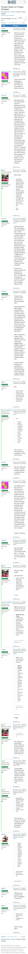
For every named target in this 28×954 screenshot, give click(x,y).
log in (2, 20)
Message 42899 (17, 760)
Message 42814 (17, 602)
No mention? (17, 881)
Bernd (3, 28)
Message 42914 (17, 834)
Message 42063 (17, 28)
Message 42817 (17, 724)
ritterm (4, 834)
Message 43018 (17, 905)
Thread (16, 595)
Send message (5, 30)
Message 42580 (17, 410)
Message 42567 (17, 382)
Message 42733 (17, 565)
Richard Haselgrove (7, 410)
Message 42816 (17, 649)
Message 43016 (17, 888)
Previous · (4, 23)
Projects (13, 12)
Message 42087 (17, 71)
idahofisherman (7, 71)
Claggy (3, 649)
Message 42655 (17, 481)
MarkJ (3, 761)
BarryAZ (4, 95)
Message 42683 (17, 540)
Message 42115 (17, 95)
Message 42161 (17, 170)
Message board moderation (7, 15)
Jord (4, 170)
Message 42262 (17, 218)
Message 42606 (17, 462)
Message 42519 (17, 291)
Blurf (4, 382)
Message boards (5, 12)
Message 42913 (17, 789)
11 (20, 23)
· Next (23, 23)
